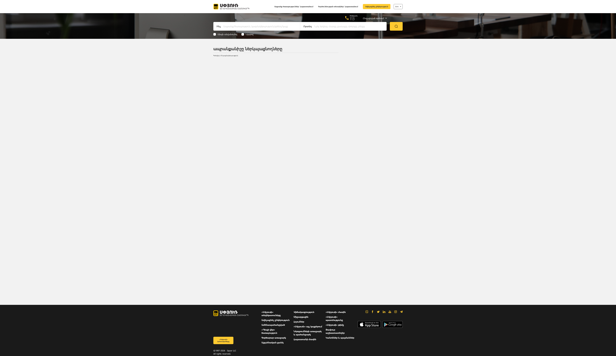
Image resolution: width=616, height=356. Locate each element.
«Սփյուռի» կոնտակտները (223, 340)
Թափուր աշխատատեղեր (335, 331)
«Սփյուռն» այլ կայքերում (308, 326)
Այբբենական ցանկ (272, 342)
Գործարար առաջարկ (273, 337)
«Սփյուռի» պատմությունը (334, 318)
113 (352, 18)
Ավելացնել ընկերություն (376, 6)
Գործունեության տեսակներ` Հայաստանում (338, 6)
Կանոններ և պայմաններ (340, 337)
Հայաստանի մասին (305, 339)
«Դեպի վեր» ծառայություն (269, 331)
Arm (396, 6)
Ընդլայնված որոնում (373, 18)
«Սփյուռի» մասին (336, 312)
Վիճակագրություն (304, 312)
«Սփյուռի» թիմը (335, 324)
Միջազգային (301, 316)
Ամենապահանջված (273, 324)
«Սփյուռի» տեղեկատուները (271, 313)
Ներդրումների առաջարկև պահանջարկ (307, 333)
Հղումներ (299, 321)
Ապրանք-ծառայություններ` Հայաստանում (293, 6)
